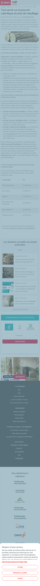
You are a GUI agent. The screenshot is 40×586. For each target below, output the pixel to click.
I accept (20, 567)
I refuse (20, 578)
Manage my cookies (20, 573)
